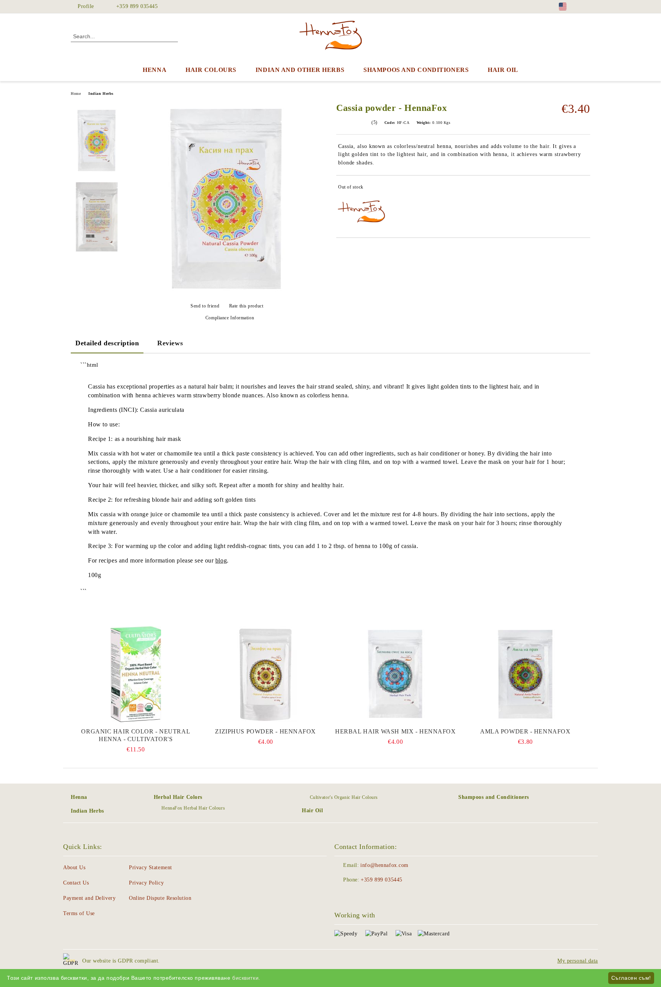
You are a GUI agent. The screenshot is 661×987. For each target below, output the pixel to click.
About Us (74, 867)
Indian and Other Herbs (300, 70)
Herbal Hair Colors (178, 797)
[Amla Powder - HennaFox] (526, 674)
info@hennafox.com (384, 865)
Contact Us (76, 883)
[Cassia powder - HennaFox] (227, 295)
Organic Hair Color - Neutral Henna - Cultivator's (135, 735)
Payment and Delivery (89, 898)
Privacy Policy (146, 883)
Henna (154, 70)
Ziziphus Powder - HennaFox (265, 731)
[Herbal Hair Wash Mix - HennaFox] (396, 674)
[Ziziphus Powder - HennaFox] (266, 674)
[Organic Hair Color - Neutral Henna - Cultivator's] (136, 674)
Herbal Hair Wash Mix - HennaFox (395, 731)
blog (221, 560)
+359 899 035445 (137, 6)
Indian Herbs (101, 93)
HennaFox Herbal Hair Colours (193, 808)
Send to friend (204, 306)
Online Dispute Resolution (160, 898)
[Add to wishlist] (584, 188)
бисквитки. (246, 978)
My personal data (577, 961)
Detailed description (107, 343)
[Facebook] (586, 6)
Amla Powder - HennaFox (525, 731)
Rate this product (246, 306)
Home (76, 93)
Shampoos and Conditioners (416, 70)
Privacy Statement (150, 867)
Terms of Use (79, 913)
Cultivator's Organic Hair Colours (344, 797)
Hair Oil (503, 70)
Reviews (170, 343)
